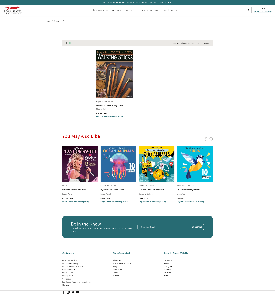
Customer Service (69, 260)
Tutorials (116, 276)
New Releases (116, 10)
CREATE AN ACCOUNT (263, 12)
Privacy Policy (67, 276)
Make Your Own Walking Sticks (109, 106)
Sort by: (176, 43)
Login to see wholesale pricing (109, 116)
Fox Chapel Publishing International (76, 282)
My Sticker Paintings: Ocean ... (113, 190)
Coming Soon (131, 10)
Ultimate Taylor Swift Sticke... (75, 190)
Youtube (167, 273)
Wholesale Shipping (70, 263)
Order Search (67, 273)
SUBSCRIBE (197, 227)
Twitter (167, 263)
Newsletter (117, 269)
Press (115, 273)
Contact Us (66, 279)
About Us (117, 260)
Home (48, 21)
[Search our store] (249, 10)
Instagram (168, 266)
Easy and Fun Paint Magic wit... (152, 190)
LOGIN (263, 9)
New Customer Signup (150, 10)
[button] (99, 10)
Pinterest (167, 269)
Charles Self (58, 21)
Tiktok (166, 276)
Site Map (65, 285)
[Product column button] (67, 43)
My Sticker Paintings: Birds (188, 190)
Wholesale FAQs (68, 269)
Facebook (168, 260)
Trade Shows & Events (122, 263)
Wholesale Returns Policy (72, 266)
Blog (115, 266)
